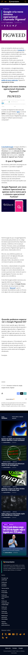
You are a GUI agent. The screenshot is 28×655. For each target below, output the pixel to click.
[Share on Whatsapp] (10, 25)
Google (20, 385)
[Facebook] (26, 399)
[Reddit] (20, 634)
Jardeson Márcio (8, 552)
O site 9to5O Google (7, 147)
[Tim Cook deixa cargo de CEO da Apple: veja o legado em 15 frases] (14, 540)
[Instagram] (17, 634)
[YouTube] (9, 634)
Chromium (9, 385)
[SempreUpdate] (14, 1)
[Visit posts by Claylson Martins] (3, 399)
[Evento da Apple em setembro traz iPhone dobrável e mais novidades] (14, 428)
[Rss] (2, 637)
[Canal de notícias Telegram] (6, 637)
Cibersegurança (7, 461)
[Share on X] (7, 25)
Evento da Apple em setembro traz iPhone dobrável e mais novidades (13, 439)
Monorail (12, 288)
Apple (5, 524)
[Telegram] (24, 634)
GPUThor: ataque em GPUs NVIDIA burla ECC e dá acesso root (12, 489)
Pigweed (12, 387)
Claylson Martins (9, 22)
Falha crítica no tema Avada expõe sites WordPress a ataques (13, 514)
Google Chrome (5, 387)
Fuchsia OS (21, 50)
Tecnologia (6, 8)
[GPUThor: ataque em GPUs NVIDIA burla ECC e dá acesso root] (14, 478)
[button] (2, 2)
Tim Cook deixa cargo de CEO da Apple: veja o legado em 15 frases (14, 529)
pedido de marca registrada (9, 80)
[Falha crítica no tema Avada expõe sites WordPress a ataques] (14, 503)
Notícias (11, 524)
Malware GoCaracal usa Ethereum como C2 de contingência (12, 464)
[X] (5, 634)
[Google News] (13, 634)
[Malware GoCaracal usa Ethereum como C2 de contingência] (14, 453)
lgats (18, 112)
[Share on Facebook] (4, 25)
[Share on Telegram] (13, 25)
